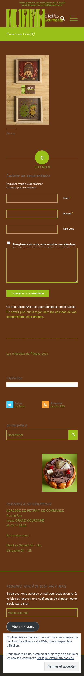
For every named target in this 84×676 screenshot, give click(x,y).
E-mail (68, 213)
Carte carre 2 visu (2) (20, 34)
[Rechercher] (60, 18)
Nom (67, 197)
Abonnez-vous (23, 626)
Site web (68, 228)
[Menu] (71, 18)
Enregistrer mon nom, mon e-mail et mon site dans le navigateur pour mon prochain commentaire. (44, 246)
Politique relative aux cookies (55, 658)
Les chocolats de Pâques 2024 (27, 353)
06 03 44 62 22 (16, 525)
